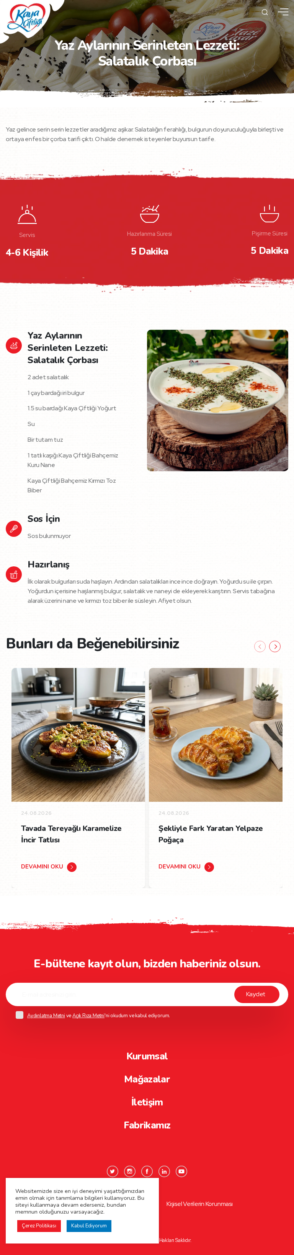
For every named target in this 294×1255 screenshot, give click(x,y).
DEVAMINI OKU (42, 866)
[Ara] (264, 12)
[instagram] (130, 1171)
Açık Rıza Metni (88, 1015)
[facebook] (147, 1171)
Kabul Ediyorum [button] (89, 1225)
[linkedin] (164, 1171)
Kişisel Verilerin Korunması (200, 1204)
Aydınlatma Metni (46, 1015)
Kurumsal (147, 1056)
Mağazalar (147, 1079)
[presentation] (260, 646)
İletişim (147, 1102)
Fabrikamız (147, 1125)
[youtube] (181, 1171)
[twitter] (112, 1171)
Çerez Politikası (39, 1225)
